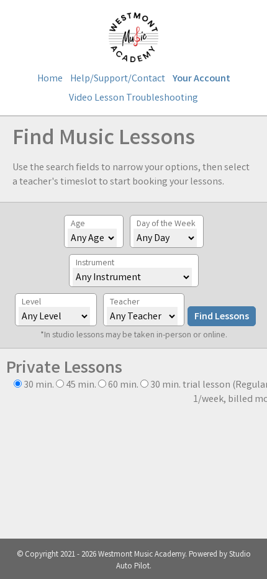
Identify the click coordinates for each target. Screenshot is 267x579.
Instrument (95, 263)
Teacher (125, 302)
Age (78, 224)
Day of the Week (166, 224)
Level (31, 302)
